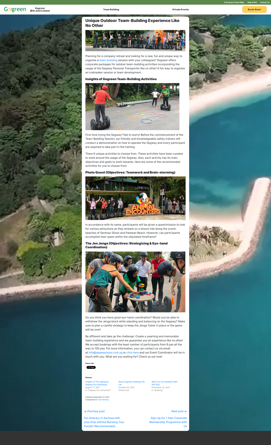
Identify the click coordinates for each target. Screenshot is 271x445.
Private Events (180, 9)
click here (132, 352)
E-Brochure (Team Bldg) (234, 2)
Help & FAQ (252, 2)
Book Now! (254, 9)
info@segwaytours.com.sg (106, 352)
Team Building (111, 9)
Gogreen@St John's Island (40, 9)
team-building (108, 60)
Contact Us (265, 2)
